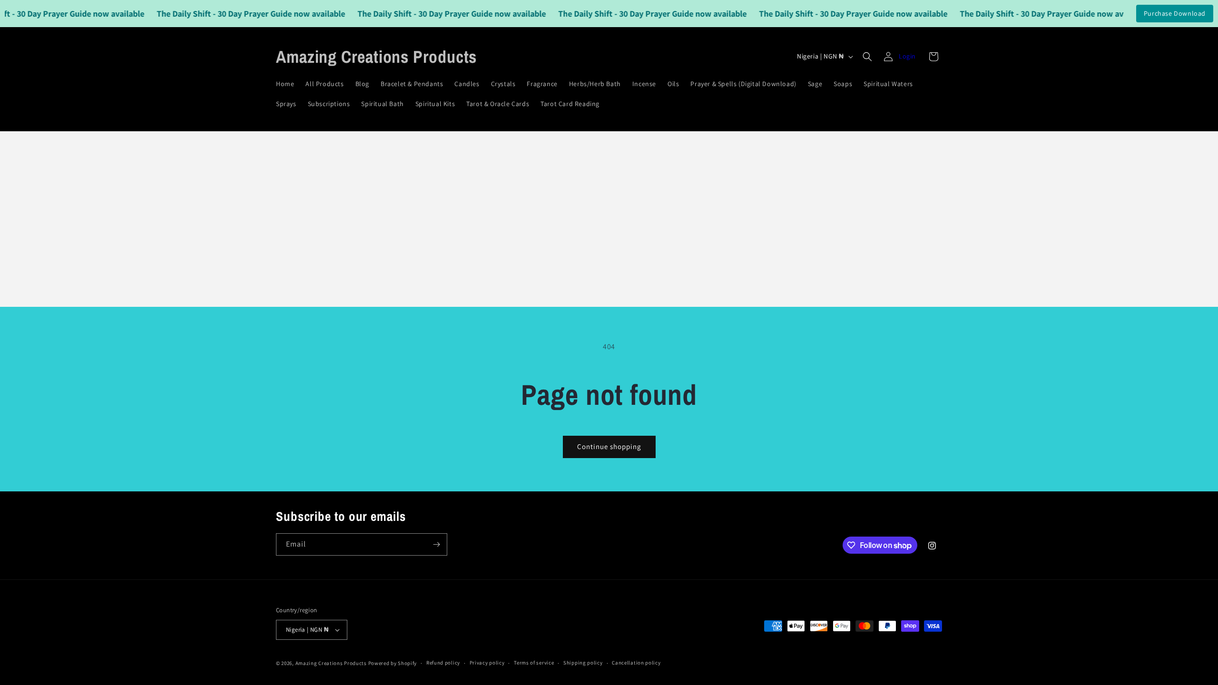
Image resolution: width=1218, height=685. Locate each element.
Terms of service (534, 662)
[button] (867, 56)
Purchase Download (1175, 13)
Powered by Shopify (392, 663)
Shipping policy (583, 662)
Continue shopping (609, 446)
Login (907, 56)
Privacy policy (487, 662)
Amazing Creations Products (331, 663)
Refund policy (443, 662)
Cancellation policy (636, 662)
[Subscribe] (436, 544)
